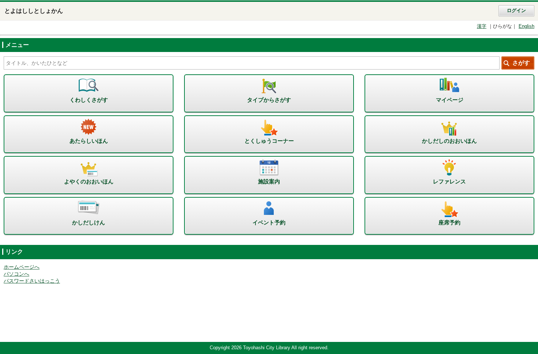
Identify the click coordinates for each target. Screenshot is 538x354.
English (526, 26)
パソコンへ (16, 274)
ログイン (516, 10)
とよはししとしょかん (33, 11)
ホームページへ (22, 267)
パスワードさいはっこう (32, 281)
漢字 (481, 26)
